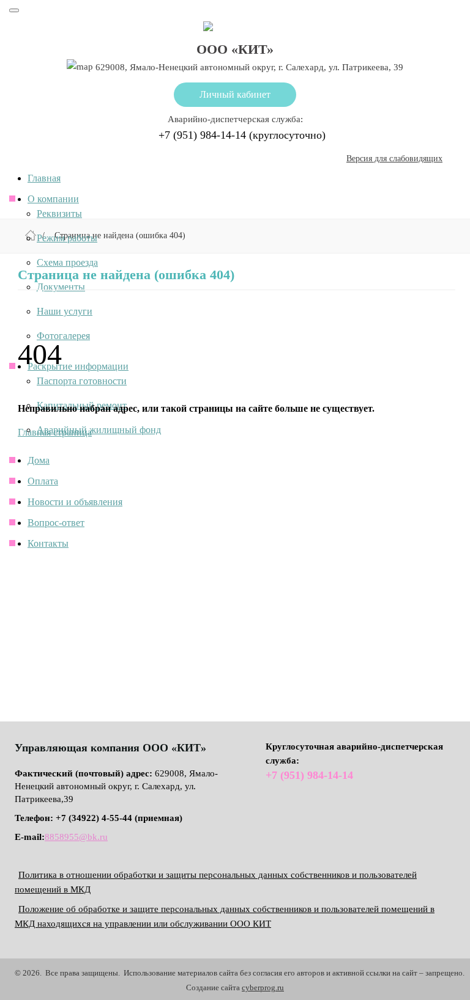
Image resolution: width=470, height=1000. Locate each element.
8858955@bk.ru (76, 837)
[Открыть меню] (14, 10)
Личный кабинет (235, 94)
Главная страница (55, 432)
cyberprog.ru (263, 987)
